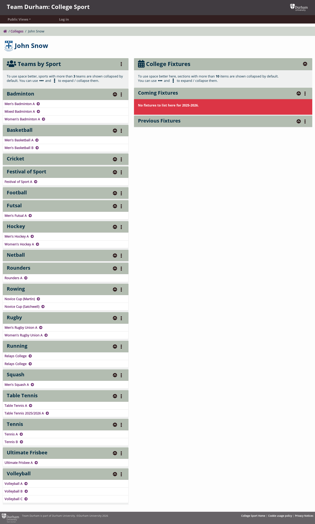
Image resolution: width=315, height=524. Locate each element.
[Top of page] (115, 94)
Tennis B (12, 442)
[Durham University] (299, 7)
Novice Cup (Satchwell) (22, 306)
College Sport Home (253, 515)
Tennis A (12, 434)
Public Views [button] (18, 19)
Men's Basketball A (19, 140)
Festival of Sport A (19, 181)
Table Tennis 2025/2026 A (25, 413)
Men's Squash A (17, 384)
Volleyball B (14, 491)
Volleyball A (14, 483)
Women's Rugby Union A (24, 335)
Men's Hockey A (17, 236)
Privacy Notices (304, 515)
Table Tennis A (16, 405)
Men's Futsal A (16, 215)
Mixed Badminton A (20, 111)
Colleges (17, 31)
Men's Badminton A (20, 104)
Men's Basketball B (19, 147)
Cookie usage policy (280, 515)
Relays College (16, 356)
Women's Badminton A (23, 119)
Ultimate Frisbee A (19, 462)
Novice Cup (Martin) (20, 299)
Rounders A (14, 278)
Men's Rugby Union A (21, 327)
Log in (64, 19)
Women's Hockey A (20, 244)
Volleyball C (14, 499)
